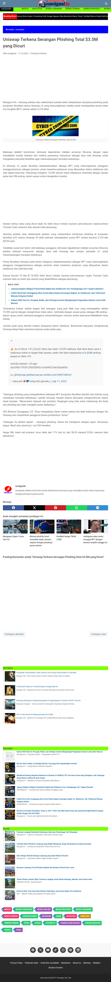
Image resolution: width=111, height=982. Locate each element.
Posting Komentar (38, 53)
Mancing (85, 916)
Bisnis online (43, 909)
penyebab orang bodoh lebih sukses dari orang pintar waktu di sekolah (46, 672)
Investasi (37, 8)
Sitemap (87, 963)
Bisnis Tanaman (54, 8)
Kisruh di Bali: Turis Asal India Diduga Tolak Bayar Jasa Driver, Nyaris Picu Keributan (49, 891)
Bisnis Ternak (73, 8)
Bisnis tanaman (83, 909)
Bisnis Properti (63, 909)
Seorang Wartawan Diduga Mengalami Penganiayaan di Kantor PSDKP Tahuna (48, 700)
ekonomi (46, 916)
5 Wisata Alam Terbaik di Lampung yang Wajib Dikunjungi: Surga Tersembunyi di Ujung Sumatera (54, 844)
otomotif (50, 923)
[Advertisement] (55, 78)
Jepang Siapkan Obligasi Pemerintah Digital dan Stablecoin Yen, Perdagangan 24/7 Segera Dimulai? (57, 289)
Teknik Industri (92, 923)
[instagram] (63, 950)
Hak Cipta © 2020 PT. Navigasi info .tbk (55, 978)
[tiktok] (55, 950)
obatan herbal (11, 923)
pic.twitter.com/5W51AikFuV (55, 374)
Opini (26, 923)
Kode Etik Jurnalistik (50, 963)
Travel (7, 930)
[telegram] (97, 507)
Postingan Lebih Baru (14, 634)
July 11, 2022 (59, 381)
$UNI (89, 352)
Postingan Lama (98, 634)
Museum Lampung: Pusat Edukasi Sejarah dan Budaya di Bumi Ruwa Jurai (45, 868)
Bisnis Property (92, 8)
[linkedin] (78, 950)
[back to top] (105, 975)
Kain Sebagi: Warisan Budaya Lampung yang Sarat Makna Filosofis (42, 856)
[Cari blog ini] (106, 3)
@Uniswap (20, 374)
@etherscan (32, 374)
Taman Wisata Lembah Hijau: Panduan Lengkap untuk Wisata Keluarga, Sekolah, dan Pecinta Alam (54, 879)
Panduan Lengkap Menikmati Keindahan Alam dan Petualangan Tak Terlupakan (47, 832)
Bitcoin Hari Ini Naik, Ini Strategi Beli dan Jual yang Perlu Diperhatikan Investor (47, 764)
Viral (18, 930)
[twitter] (34, 507)
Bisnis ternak (10, 916)
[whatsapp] (76, 507)
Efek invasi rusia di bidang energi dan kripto (34, 714)
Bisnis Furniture (24, 909)
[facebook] (13, 507)
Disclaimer (65, 963)
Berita (25, 8)
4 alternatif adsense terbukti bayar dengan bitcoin (37, 686)
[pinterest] (55, 507)
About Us (77, 963)
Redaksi (96, 963)
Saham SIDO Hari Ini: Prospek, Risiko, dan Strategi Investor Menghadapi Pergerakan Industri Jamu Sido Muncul (60, 752)
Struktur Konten (55, 967)
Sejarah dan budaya (70, 923)
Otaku (37, 923)
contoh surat (30, 916)
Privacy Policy (16, 963)
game (58, 916)
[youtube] (48, 950)
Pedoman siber (31, 963)
